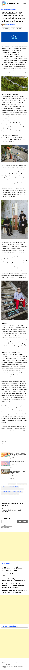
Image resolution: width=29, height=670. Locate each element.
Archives (3, 525)
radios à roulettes (6, 494)
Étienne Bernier (5, 489)
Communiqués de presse (8, 9)
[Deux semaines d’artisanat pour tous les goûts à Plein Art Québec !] (5, 455)
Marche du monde (6, 491)
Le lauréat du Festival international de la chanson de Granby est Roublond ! (12, 568)
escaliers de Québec (13, 486)
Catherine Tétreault (21, 484)
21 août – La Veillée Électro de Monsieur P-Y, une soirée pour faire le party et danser (12, 585)
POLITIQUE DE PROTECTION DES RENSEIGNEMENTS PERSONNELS (12, 667)
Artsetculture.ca (12, 484)
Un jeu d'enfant (15, 494)
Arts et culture (13, 3)
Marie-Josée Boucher (12, 24)
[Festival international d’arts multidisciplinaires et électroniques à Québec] (5, 472)
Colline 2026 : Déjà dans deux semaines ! (17, 462)
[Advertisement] (14, 546)
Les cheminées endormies (17, 489)
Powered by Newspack (6, 664)
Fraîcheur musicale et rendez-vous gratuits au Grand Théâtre (14, 591)
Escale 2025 (4, 486)
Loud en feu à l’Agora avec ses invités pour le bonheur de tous (13, 579)
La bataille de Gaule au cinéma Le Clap (14, 574)
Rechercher (5, 519)
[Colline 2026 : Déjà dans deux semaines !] (5, 463)
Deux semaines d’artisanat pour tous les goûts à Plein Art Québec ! (18, 454)
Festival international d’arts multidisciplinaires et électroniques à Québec (17, 472)
